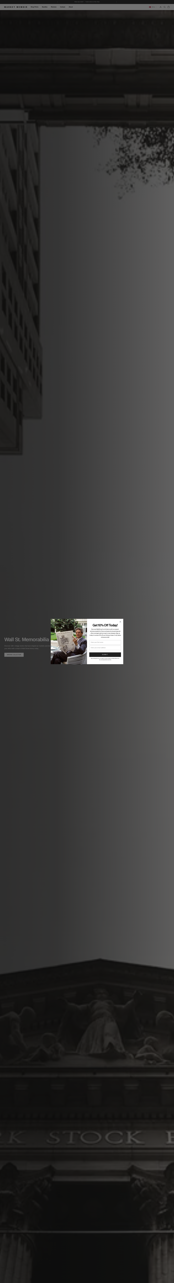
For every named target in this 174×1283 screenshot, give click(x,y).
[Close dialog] (120, 621)
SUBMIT (105, 654)
